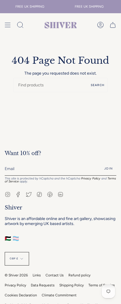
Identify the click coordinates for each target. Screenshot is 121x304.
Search (98, 85)
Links (37, 275)
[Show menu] (7, 25)
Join (108, 168)
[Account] (100, 25)
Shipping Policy (71, 285)
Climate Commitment (59, 295)
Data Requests (43, 285)
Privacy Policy (90, 178)
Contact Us (55, 275)
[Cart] (112, 25)
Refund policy (79, 275)
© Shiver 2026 (16, 275)
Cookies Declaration (21, 295)
